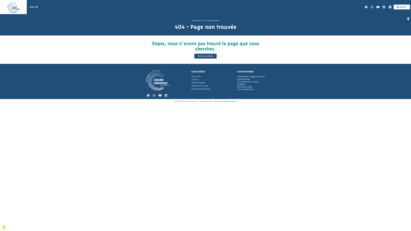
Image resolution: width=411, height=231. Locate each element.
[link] (408, 19)
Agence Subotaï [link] (229, 101)
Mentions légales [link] (198, 82)
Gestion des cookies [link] (199, 86)
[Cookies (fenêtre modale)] (3, 227)
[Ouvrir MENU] (37, 7)
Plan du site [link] (196, 76)
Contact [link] (194, 79)
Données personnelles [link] (200, 89)
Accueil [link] (194, 20)
